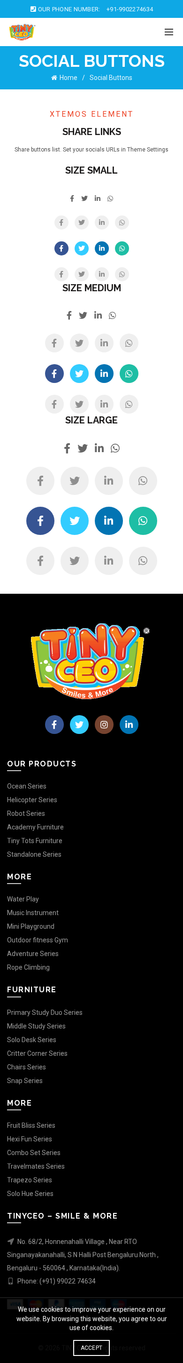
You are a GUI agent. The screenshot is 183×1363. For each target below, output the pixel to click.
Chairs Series (26, 1067)
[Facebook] (61, 222)
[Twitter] (82, 222)
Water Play (23, 899)
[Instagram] (104, 724)
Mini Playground (30, 926)
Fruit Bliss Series (31, 1125)
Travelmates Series (36, 1166)
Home (68, 77)
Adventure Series (33, 953)
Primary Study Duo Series (45, 1012)
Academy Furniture (35, 827)
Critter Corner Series (37, 1053)
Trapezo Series (29, 1180)
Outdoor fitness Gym (37, 940)
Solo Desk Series (31, 1040)
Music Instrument (33, 913)
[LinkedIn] (102, 222)
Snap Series (25, 1080)
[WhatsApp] (122, 222)
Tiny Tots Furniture (34, 841)
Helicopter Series (32, 800)
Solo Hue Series (30, 1193)
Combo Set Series (34, 1152)
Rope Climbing (28, 967)
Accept (92, 1348)
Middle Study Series (36, 1026)
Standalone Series (34, 854)
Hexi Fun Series (29, 1139)
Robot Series (26, 813)
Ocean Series (26, 786)
